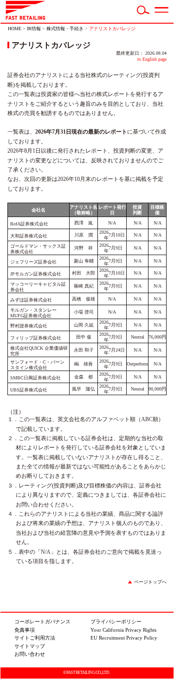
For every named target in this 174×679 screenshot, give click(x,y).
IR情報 (34, 28)
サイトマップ (29, 646)
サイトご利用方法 (34, 638)
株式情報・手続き (65, 28)
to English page (152, 59)
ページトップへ (150, 581)
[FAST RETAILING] (25, 18)
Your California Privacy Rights (123, 630)
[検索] (143, 12)
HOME (14, 28)
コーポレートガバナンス (42, 621)
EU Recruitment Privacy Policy (123, 638)
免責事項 (24, 630)
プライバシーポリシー (116, 621)
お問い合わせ (29, 654)
